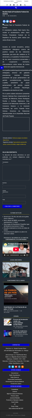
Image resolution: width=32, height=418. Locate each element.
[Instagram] (10, 21)
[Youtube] (13, 21)
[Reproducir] (5, 255)
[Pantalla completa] (27, 255)
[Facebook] (4, 21)
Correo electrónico (5, 192)
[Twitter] (7, 21)
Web (4, 199)
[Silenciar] (24, 255)
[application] (16, 249)
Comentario (5, 163)
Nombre (5, 183)
